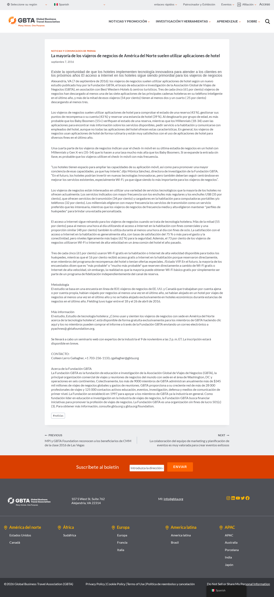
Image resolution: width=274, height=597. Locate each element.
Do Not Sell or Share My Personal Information (238, 584)
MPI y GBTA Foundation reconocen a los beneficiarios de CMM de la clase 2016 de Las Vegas (88, 440)
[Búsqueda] (267, 21)
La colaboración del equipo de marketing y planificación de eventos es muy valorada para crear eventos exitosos (189, 440)
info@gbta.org (173, 499)
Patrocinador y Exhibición (199, 4)
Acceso (264, 4)
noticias (58, 415)
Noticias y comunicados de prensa (73, 51)
